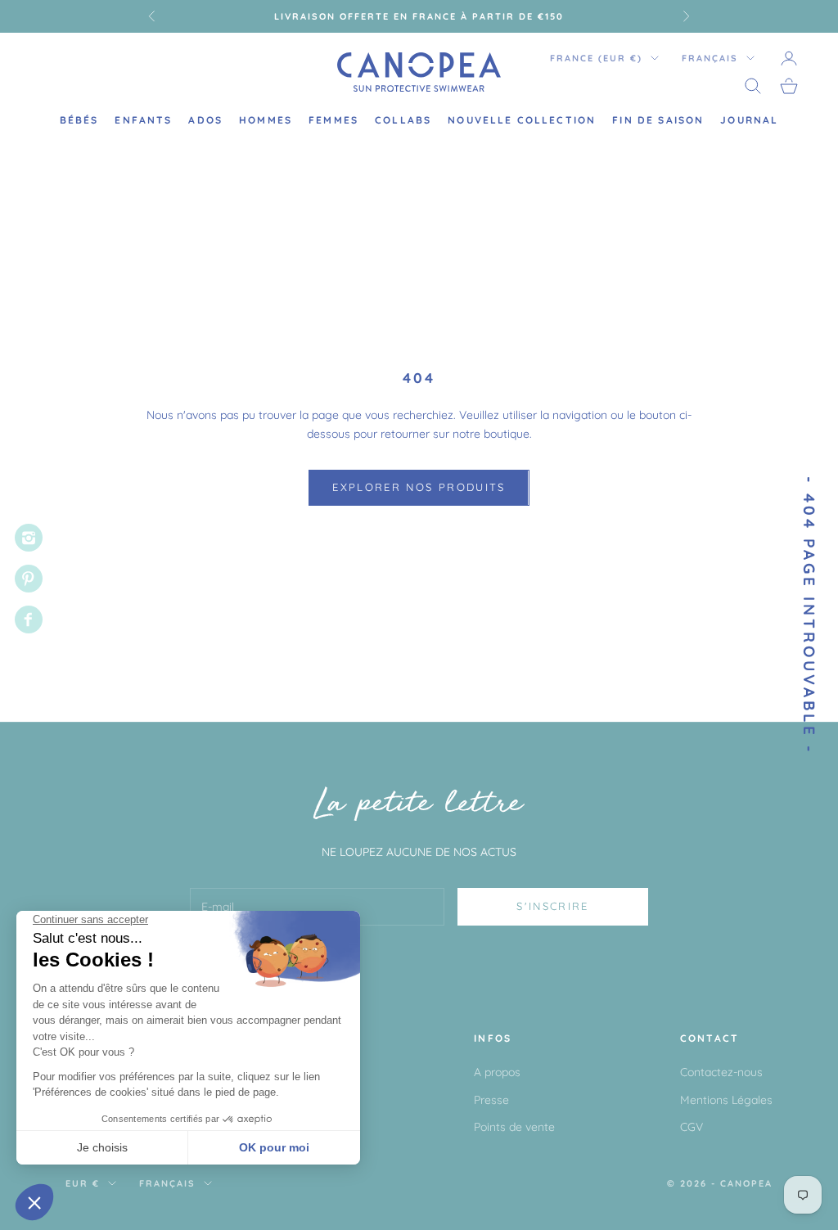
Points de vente (514, 1127)
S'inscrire (552, 905)
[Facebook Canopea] (28, 619)
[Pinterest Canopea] (28, 578)
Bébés (79, 120)
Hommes (265, 120)
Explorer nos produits (418, 486)
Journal (749, 120)
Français (710, 58)
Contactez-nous (721, 1072)
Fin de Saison (658, 120)
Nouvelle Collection (522, 120)
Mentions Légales (726, 1100)
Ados (205, 120)
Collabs (403, 120)
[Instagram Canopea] (28, 537)
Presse (491, 1100)
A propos (497, 1072)
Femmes (333, 120)
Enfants (143, 120)
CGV (691, 1127)
